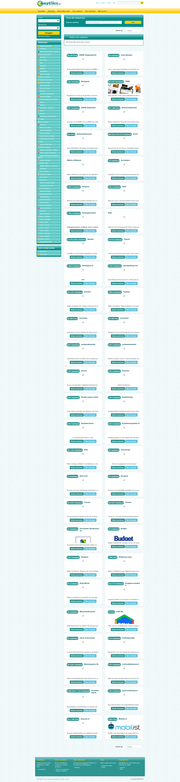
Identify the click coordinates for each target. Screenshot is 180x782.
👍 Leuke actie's (42, 254)
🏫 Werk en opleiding (44, 214)
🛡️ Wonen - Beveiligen (44, 219)
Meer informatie (90, 73)
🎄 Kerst (40, 63)
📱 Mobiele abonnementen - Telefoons (48, 52)
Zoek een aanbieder (72, 22)
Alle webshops (41, 769)
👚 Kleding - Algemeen (44, 147)
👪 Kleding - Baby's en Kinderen (47, 153)
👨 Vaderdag (41, 68)
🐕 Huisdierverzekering (44, 199)
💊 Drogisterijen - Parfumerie (46, 108)
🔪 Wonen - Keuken (43, 228)
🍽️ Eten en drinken (43, 122)
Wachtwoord (42, 25)
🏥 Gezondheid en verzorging (46, 136)
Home (97, 3)
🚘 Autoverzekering (43, 197)
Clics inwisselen (90, 11)
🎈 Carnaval (41, 91)
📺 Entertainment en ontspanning (47, 116)
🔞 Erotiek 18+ (42, 125)
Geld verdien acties (63, 11)
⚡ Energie (41, 119)
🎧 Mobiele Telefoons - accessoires (47, 166)
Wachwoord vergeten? (44, 36)
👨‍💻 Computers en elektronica (46, 94)
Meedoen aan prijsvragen (62, 769)
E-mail (40, 18)
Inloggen (49, 33)
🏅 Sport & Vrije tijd (43, 171)
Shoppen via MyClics (61, 771)
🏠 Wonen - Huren (43, 222)
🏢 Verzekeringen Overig (44, 194)
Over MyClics (40, 779)
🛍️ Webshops (42, 211)
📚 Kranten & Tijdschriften (45, 144)
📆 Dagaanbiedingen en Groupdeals (47, 99)
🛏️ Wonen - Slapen (43, 230)
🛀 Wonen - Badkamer (44, 216)
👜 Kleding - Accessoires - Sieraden (48, 150)
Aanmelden (41, 11)
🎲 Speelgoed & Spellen (44, 174)
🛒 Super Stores (42, 180)
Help (114, 3)
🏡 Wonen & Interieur (44, 225)
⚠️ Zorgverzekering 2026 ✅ (46, 46)
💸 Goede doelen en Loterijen (46, 139)
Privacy (109, 3)
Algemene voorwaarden (53, 779)
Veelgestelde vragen (106, 765)
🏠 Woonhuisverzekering (45, 205)
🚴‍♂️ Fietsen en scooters (44, 127)
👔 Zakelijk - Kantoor (43, 239)
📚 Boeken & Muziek (44, 85)
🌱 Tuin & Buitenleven (44, 188)
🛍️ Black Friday (42, 60)
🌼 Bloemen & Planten (44, 82)
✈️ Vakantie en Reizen (44, 191)
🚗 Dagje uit (41, 105)
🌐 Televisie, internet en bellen (46, 183)
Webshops (51, 11)
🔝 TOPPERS (42, 49)
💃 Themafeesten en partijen (46, 185)
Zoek (133, 22)
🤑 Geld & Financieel (44, 133)
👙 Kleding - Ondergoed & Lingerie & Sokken (48, 156)
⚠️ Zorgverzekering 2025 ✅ (46, 242)
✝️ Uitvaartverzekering (44, 208)
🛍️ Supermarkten (42, 177)
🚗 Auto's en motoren (44, 74)
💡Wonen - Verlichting (44, 233)
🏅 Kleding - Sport (43, 163)
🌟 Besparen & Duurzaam (45, 80)
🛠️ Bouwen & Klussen (44, 88)
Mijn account (102, 11)
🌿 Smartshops (42, 169)
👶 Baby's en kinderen (44, 77)
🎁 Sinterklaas (42, 57)
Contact (103, 3)
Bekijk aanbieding (76, 73)
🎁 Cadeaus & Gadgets (44, 96)
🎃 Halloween (42, 66)
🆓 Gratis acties (42, 251)
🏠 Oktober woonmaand (44, 54)
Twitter (121, 769)
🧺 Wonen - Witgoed (43, 236)
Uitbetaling (77, 767)
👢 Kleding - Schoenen (44, 160)
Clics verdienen (77, 11)
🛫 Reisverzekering (43, 202)
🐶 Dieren (40, 110)
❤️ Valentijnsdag (42, 71)
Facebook (122, 767)
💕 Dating (40, 102)
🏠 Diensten (41, 113)
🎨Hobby (40, 141)
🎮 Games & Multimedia (44, 130)
